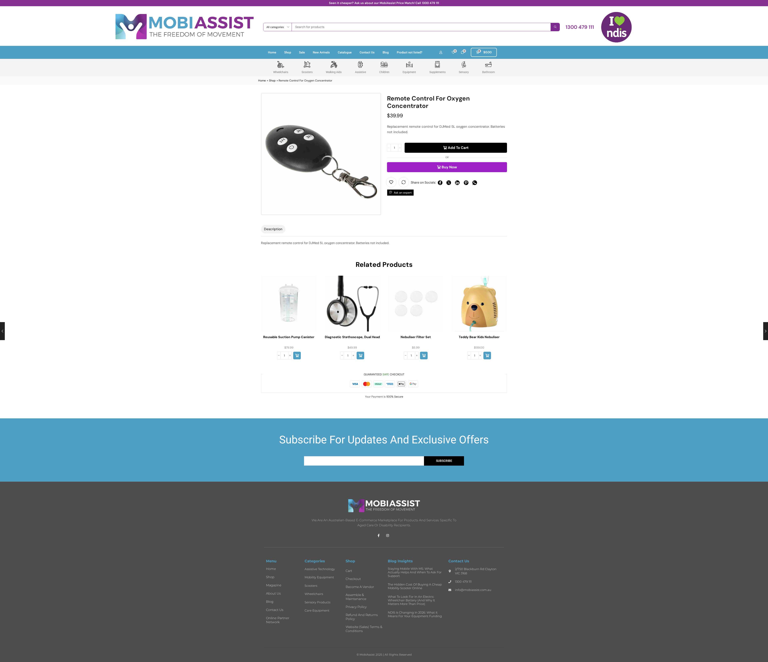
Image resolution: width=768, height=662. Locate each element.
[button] (580, 27)
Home (272, 52)
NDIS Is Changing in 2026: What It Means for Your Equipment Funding (415, 614)
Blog (386, 52)
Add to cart (458, 147)
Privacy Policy (356, 607)
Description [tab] (273, 229)
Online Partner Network (277, 620)
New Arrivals (321, 52)
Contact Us (367, 52)
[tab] (273, 229)
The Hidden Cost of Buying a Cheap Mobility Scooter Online (415, 586)
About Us (273, 593)
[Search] (555, 27)
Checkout (353, 579)
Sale (302, 52)
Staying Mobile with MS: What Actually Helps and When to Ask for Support (415, 572)
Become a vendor (360, 587)
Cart (349, 571)
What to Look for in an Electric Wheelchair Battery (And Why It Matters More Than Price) (411, 600)
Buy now (449, 167)
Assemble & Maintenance (356, 597)
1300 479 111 (430, 3)
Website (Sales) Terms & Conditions (364, 629)
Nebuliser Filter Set (416, 337)
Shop (287, 52)
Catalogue (345, 52)
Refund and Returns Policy (362, 617)
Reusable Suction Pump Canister (288, 337)
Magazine (273, 585)
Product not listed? (409, 52)
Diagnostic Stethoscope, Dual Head (352, 337)
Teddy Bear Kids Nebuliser (479, 337)
